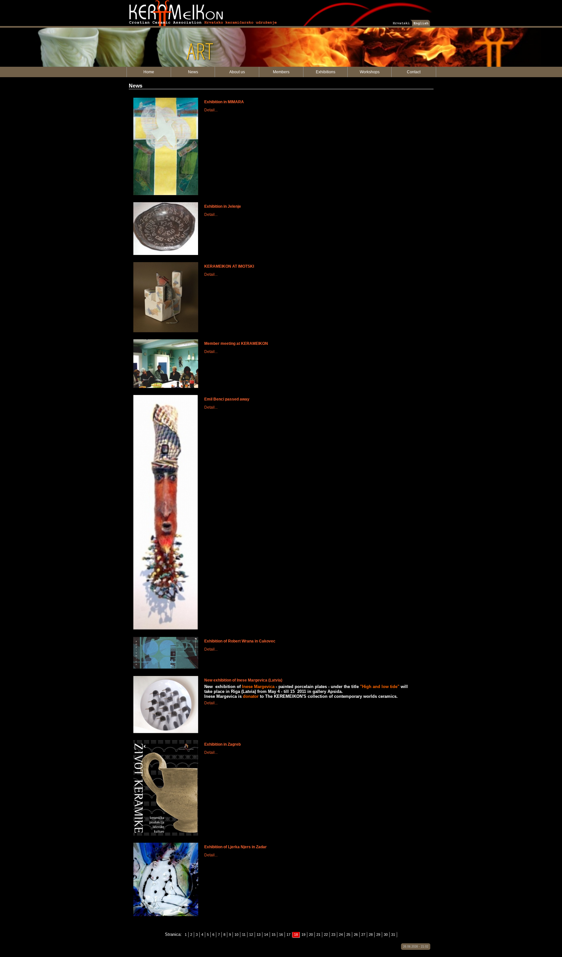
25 (348, 934)
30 (386, 934)
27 (363, 934)
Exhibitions (325, 72)
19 (303, 934)
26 (356, 934)
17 (288, 934)
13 (259, 934)
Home (148, 72)
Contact (414, 72)
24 (341, 934)
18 (296, 934)
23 (333, 934)
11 (244, 934)
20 (311, 934)
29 (378, 934)
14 (266, 934)
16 (281, 934)
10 (236, 934)
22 (326, 934)
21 (318, 934)
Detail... (211, 110)
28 (371, 934)
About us (237, 72)
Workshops (370, 72)
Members (281, 72)
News (193, 72)
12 (251, 934)
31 (393, 934)
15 (273, 934)
